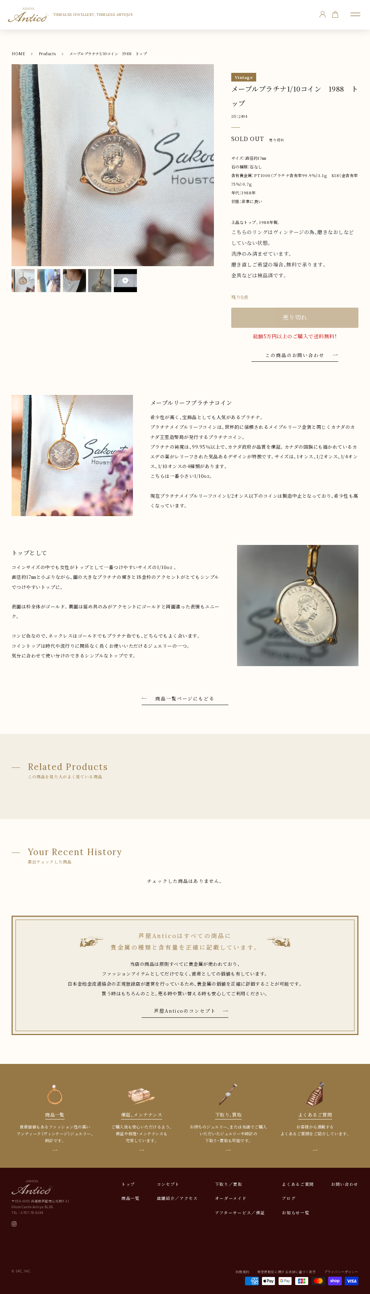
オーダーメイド (231, 1198)
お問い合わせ (344, 1184)
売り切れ (295, 317)
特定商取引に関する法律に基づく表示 (286, 1271)
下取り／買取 (228, 1184)
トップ (128, 1184)
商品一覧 (130, 1198)
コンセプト (168, 1184)
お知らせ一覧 (295, 1212)
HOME (18, 54)
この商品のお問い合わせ (294, 355)
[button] (355, 14)
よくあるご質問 (298, 1184)
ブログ (289, 1198)
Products (47, 54)
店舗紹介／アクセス (177, 1198)
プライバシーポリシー (341, 1271)
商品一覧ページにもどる (185, 698)
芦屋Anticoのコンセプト (185, 1010)
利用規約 (242, 1271)
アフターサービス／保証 (240, 1212)
